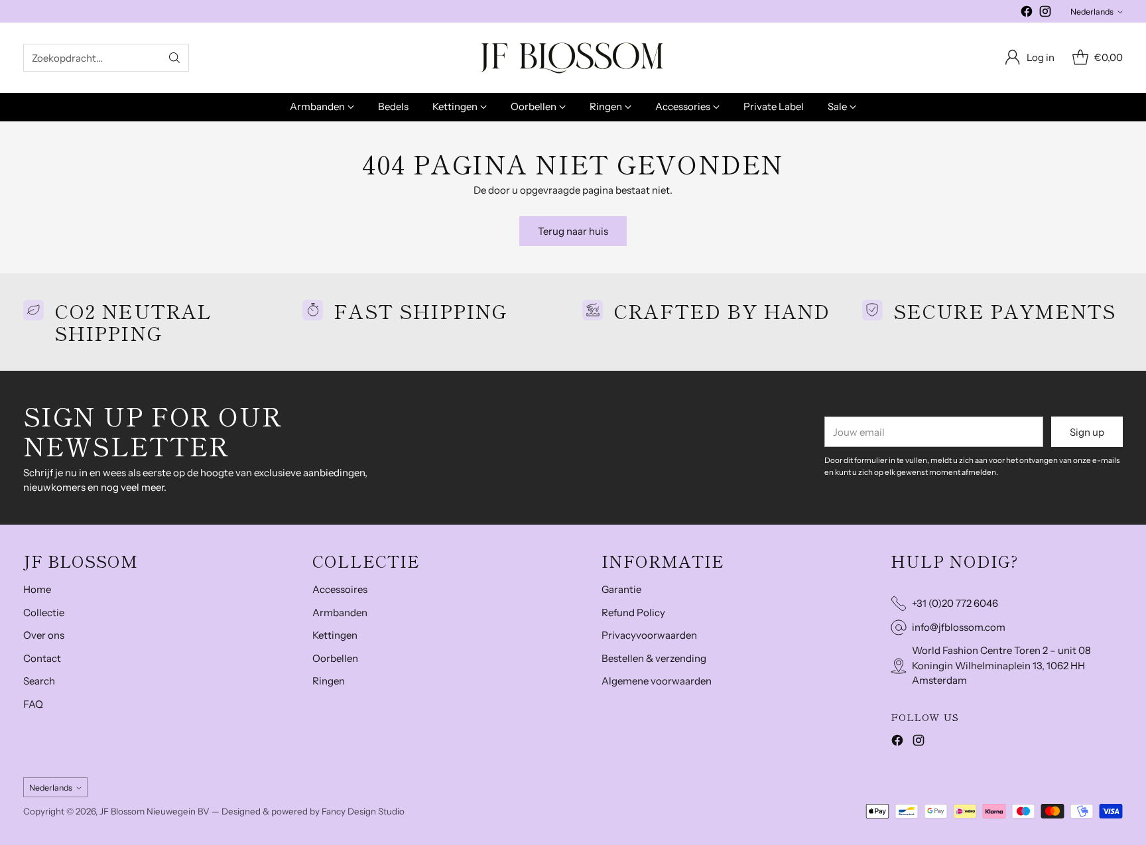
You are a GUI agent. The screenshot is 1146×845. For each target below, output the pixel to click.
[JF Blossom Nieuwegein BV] (573, 57)
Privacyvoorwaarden (649, 635)
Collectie (43, 612)
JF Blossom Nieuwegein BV (154, 811)
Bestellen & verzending (654, 658)
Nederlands (1092, 12)
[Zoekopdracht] (174, 58)
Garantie (621, 589)
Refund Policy (633, 612)
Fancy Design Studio (363, 811)
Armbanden (339, 612)
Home (37, 589)
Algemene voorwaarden (657, 681)
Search (39, 681)
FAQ (33, 704)
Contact (42, 658)
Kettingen (334, 635)
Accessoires (339, 589)
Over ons (43, 635)
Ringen (328, 681)
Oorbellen (335, 658)
